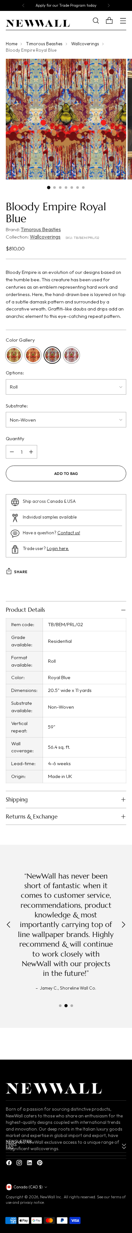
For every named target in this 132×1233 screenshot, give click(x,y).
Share (21, 571)
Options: (15, 373)
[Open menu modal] (122, 20)
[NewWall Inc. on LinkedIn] (30, 1163)
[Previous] (23, 5)
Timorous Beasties (44, 44)
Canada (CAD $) (28, 1187)
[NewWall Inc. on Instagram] (20, 1163)
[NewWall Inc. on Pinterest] (40, 1163)
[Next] (109, 5)
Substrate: (17, 406)
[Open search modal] (100, 20)
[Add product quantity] (31, 451)
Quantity (15, 438)
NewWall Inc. (51, 1196)
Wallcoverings (85, 44)
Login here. (58, 548)
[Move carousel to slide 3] (71, 1005)
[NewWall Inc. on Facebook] (9, 1163)
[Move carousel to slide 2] (66, 1005)
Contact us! (68, 533)
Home (11, 44)
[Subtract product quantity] (12, 451)
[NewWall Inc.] (38, 23)
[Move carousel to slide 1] (60, 1005)
